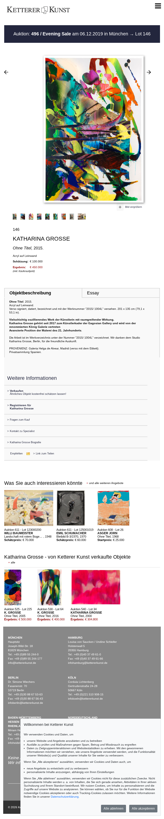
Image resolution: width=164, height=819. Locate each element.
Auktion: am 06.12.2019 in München (71, 33)
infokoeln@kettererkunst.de (85, 698)
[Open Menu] (158, 6)
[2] (149, 72)
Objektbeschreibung (30, 292)
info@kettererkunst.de (22, 662)
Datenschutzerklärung (65, 796)
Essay (93, 292)
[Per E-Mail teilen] (26, 453)
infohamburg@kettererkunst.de (87, 662)
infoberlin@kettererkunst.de (25, 702)
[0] (6, 72)
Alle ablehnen (113, 808)
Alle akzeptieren (143, 808)
